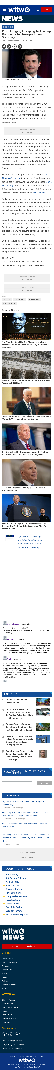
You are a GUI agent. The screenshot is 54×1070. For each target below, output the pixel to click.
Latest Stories (7, 958)
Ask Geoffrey (12, 881)
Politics (8, 27)
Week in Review (14, 911)
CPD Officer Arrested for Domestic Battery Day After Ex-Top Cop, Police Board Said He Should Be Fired (19, 713)
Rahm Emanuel (34, 300)
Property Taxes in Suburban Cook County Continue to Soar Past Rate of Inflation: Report (19, 727)
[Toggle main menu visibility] (4, 9)
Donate (46, 9)
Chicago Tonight (14, 889)
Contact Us (6, 1011)
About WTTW (31, 1056)
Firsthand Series (14, 892)
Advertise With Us (9, 1018)
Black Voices (12, 885)
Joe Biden (6, 300)
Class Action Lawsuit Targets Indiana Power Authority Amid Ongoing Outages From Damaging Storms (19, 740)
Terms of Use (28, 1067)
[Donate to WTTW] (27, 1060)
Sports (4, 988)
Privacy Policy (17, 1067)
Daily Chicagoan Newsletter (13, 1044)
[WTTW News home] (12, 18)
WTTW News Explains (17, 914)
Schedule (13, 1056)
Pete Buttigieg (19, 300)
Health (4, 977)
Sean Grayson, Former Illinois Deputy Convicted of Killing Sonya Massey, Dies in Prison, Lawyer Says (19, 755)
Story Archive (7, 1003)
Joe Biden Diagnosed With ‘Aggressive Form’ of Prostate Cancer (23, 489)
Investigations (13, 900)
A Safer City (12, 874)
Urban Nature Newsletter (12, 1048)
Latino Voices (13, 903)
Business (5, 966)
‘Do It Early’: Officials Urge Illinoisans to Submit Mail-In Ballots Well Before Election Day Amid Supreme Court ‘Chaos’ (25, 837)
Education (6, 973)
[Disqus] (27, 585)
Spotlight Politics (14, 907)
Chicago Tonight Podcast (12, 1040)
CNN (4, 40)
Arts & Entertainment (10, 962)
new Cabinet (39, 192)
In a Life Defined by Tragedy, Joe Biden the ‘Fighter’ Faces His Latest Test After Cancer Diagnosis (25, 453)
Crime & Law (7, 969)
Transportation (9, 304)
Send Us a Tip (8, 1014)
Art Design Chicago (16, 878)
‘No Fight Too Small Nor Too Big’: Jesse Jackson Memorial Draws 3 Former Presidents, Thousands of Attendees (25, 345)
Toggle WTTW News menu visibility (51, 19)
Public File (37, 1067)
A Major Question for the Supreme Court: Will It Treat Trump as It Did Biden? (26, 381)
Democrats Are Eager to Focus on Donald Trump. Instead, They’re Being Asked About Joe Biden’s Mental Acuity (24, 526)
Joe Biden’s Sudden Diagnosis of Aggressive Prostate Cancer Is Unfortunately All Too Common (26, 417)
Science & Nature (9, 984)
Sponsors (6, 1022)
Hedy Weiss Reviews (16, 896)
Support (41, 1056)
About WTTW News (10, 1007)
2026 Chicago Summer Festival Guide (16, 701)
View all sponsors (27, 132)
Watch (21, 1056)
